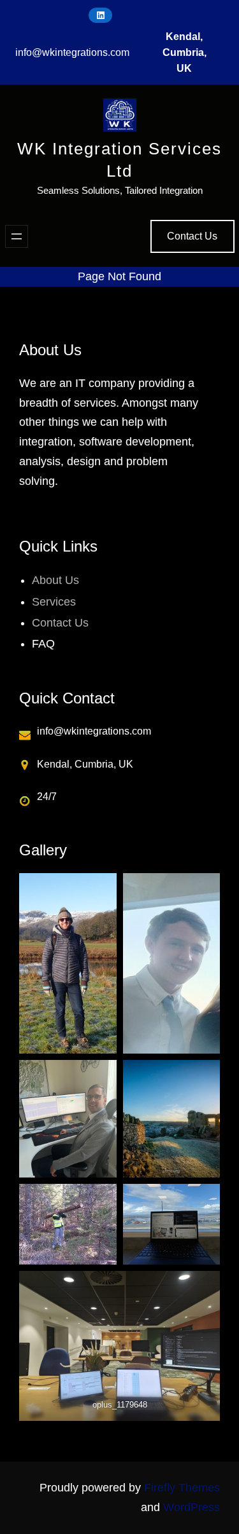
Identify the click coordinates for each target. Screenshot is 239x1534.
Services (54, 601)
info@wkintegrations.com (72, 52)
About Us (55, 580)
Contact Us (192, 236)
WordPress (191, 1507)
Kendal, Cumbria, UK (184, 52)
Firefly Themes (182, 1487)
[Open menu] (16, 236)
